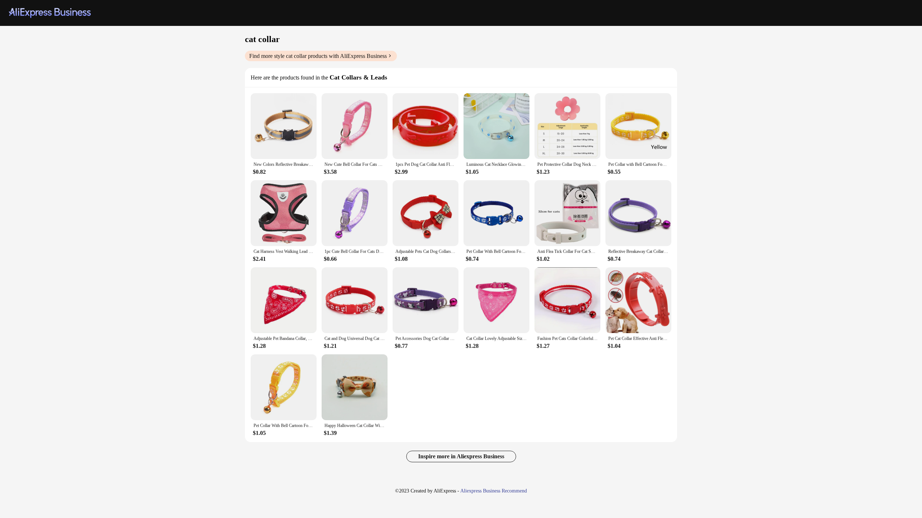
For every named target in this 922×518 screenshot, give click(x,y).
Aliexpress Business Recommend (493, 491)
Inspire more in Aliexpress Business (461, 456)
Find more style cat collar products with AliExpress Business (318, 56)
